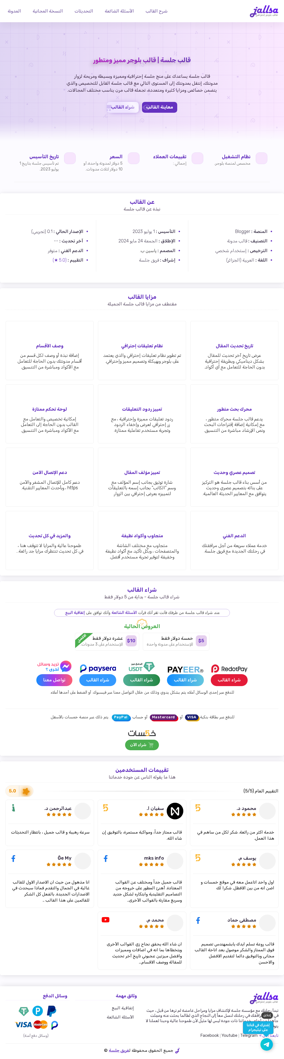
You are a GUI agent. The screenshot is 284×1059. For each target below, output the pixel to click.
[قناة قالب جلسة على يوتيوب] (266, 1044)
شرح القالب (157, 11)
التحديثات (84, 11)
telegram (249, 1035)
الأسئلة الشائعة (120, 11)
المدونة (15, 11)
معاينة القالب (159, 107)
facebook (209, 1035)
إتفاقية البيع (75, 612)
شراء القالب (123, 107)
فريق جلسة (119, 1050)
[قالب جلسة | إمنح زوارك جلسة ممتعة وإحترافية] (264, 11)
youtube (229, 1035)
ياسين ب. (148, 250)
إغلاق (267, 1015)
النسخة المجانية (48, 11)
